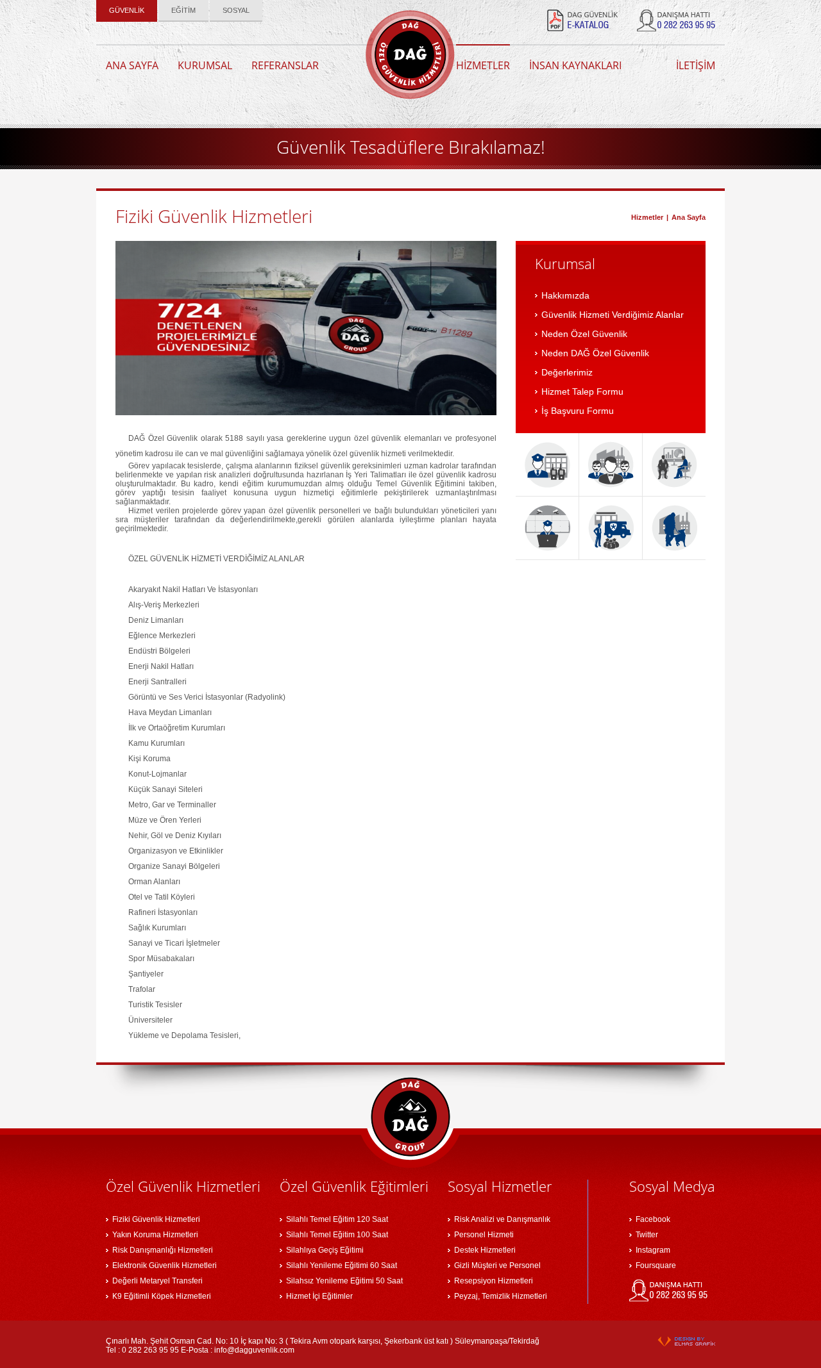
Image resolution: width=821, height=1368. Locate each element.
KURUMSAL (205, 65)
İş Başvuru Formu (577, 411)
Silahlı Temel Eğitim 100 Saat (337, 1234)
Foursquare (656, 1265)
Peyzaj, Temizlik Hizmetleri (500, 1296)
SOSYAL (236, 10)
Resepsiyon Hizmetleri (493, 1280)
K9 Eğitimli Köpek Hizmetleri (161, 1296)
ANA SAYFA (132, 65)
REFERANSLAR (285, 65)
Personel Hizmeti (484, 1234)
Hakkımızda (565, 295)
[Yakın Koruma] (610, 464)
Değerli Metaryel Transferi (157, 1280)
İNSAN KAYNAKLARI (575, 65)
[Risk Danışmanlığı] (674, 464)
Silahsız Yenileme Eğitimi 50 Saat (344, 1280)
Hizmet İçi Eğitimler (319, 1296)
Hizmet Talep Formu (582, 391)
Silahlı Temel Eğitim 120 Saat (337, 1219)
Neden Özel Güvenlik (584, 334)
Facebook (653, 1219)
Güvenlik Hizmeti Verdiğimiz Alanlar (612, 314)
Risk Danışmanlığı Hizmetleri (162, 1250)
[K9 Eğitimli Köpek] (674, 528)
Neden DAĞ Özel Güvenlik (595, 353)
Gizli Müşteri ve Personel (497, 1265)
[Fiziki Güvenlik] (547, 464)
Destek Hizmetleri (485, 1250)
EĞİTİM (183, 10)
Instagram (653, 1250)
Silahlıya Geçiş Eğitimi (325, 1250)
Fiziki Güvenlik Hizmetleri (156, 1219)
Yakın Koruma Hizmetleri (155, 1234)
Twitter (647, 1234)
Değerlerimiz (567, 372)
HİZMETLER (483, 65)
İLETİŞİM (695, 65)
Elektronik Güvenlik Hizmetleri (164, 1265)
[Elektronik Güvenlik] (547, 528)
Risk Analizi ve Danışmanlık (502, 1219)
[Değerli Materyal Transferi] (610, 528)
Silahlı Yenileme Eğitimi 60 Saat (341, 1265)
